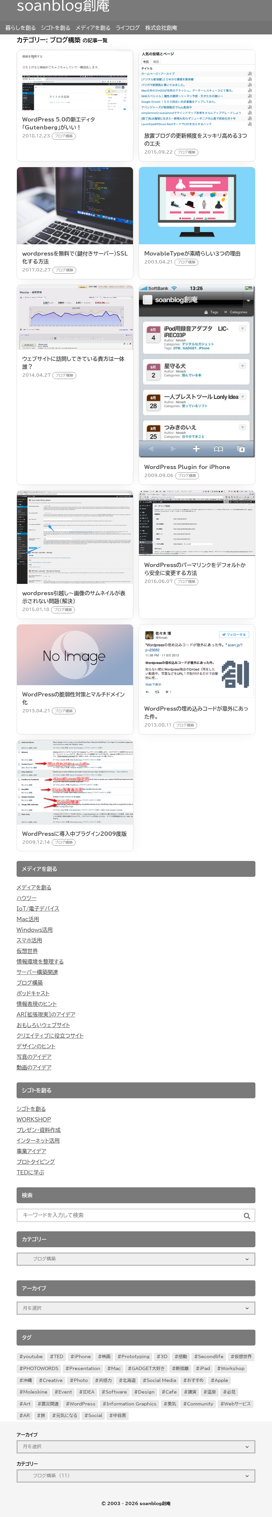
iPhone (82, 1356)
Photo (81, 1380)
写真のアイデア (34, 1057)
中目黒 (119, 1415)
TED (58, 1356)
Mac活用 (28, 919)
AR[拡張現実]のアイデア (46, 1014)
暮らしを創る (20, 27)
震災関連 (50, 1404)
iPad (205, 1368)
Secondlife (211, 1356)
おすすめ (195, 1380)
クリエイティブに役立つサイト (50, 1035)
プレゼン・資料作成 (39, 1130)
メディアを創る (93, 27)
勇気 (172, 1404)
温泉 (211, 1392)
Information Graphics (131, 1404)
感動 (182, 1356)
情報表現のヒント (37, 1004)
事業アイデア (31, 1151)
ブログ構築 (30, 982)
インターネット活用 (38, 1140)
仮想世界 (27, 951)
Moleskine (35, 1392)
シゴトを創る (55, 27)
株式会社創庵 (161, 27)
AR (26, 1415)
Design (146, 1392)
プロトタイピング (36, 1161)
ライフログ (128, 27)
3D (164, 1356)
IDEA (89, 1392)
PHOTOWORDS (40, 1368)
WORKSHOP (34, 1119)
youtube (33, 1356)
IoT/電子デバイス (38, 908)
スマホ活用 (29, 940)
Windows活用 (35, 929)
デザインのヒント (36, 1046)
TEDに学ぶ (30, 1172)
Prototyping (135, 1356)
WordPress (83, 1404)
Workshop (232, 1368)
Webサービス (237, 1404)
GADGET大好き (148, 1368)
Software (116, 1392)
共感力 (105, 1380)
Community (200, 1404)
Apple (221, 1380)
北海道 (129, 1380)
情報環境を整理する (40, 961)
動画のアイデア (34, 1067)
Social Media (161, 1380)
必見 (231, 1392)
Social (95, 1415)
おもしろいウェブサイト (43, 1025)
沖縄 (27, 1380)
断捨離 (182, 1368)
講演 (192, 1392)
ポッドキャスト (33, 993)
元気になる (66, 1415)
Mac (116, 1368)
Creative (53, 1380)
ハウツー (26, 898)
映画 (106, 1356)
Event (65, 1392)
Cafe (171, 1392)
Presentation (84, 1368)
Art (27, 1404)
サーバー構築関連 (37, 972)
